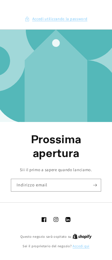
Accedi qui (81, 246)
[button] (56, 18)
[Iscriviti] (95, 185)
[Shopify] (82, 236)
